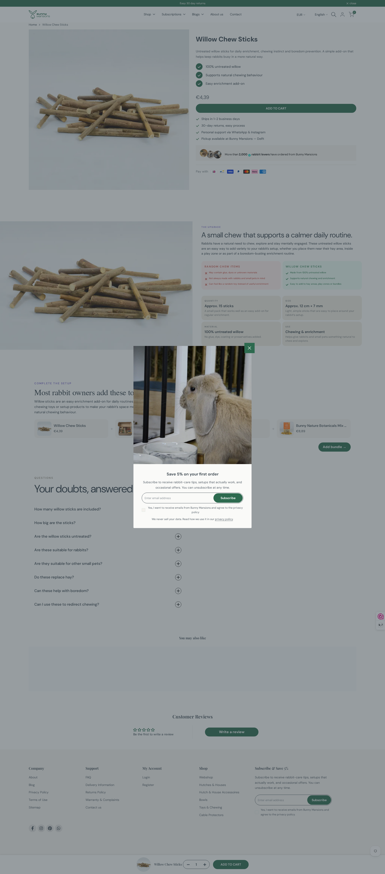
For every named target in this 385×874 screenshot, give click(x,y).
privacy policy (224, 519)
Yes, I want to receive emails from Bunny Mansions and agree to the (195, 510)
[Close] (249, 348)
